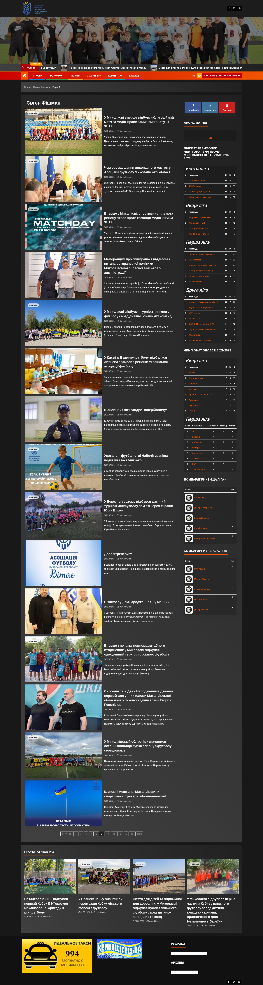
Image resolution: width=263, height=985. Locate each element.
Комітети (113, 76)
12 (120, 834)
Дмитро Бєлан (201, 610)
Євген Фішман (125, 131)
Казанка (192, 372)
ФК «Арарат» (195, 186)
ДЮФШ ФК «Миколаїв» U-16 (201, 324)
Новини (75, 76)
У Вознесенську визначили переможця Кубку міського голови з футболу (100, 903)
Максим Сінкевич (202, 579)
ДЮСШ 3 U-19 (195, 318)
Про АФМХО (55, 76)
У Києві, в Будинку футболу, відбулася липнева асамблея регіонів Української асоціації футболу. (136, 361)
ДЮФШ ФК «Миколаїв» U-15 (201, 340)
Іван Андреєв (200, 599)
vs (210, 138)
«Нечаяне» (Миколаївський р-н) (203, 302)
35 (132, 834)
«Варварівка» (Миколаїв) (200, 197)
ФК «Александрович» (199, 276)
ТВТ (194, 431)
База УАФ (134, 76)
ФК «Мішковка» (196, 282)
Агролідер (194, 400)
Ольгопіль (197, 453)
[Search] (194, 76)
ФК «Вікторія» (195, 260)
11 (114, 834)
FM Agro (192, 411)
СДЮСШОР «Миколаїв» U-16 (201, 254)
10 (107, 834)
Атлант (195, 459)
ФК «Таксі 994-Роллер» (199, 234)
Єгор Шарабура (201, 528)
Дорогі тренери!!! (118, 554)
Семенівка (193, 383)
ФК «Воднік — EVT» (197, 223)
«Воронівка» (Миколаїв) (200, 217)
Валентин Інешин (202, 589)
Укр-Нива (193, 389)
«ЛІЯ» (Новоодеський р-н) (201, 271)
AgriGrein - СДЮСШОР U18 (200, 394)
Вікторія (196, 448)
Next (139, 834)
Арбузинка (197, 442)
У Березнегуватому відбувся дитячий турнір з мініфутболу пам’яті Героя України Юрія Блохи (138, 505)
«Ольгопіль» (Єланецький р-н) (202, 265)
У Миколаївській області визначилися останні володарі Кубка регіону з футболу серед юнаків (138, 745)
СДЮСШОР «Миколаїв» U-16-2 (202, 329)
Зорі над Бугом (199, 469)
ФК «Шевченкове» (197, 181)
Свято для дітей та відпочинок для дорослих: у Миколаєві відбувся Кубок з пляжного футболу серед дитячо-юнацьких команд (136, 68)
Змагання (93, 76)
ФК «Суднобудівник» (198, 228)
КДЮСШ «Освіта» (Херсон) (201, 307)
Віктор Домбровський (204, 538)
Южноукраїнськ (196, 378)
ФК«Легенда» (195, 335)
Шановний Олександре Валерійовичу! (135, 410)
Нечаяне (196, 437)
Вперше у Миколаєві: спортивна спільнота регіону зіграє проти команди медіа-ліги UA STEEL (138, 217)
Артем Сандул (200, 497)
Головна (37, 76)
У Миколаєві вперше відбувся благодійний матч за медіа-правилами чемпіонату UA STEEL (139, 121)
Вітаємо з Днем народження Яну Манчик (136, 602)
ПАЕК (194, 464)
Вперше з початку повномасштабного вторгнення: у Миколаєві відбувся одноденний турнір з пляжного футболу (136, 649)
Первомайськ (195, 405)
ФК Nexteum (194, 313)
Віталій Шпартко (201, 518)
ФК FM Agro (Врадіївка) (199, 191)
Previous (66, 834)
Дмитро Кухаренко (203, 508)
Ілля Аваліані (200, 569)
